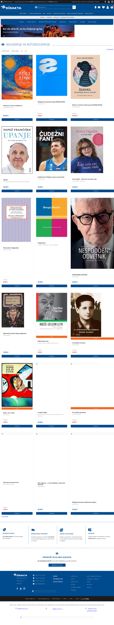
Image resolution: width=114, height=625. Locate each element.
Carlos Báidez (41, 179)
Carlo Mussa (6, 181)
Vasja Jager (82, 181)
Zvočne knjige (92, 22)
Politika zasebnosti (56, 598)
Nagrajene (63, 22)
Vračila (89, 581)
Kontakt (73, 584)
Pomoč (73, 579)
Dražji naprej (15, 51)
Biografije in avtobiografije (28, 44)
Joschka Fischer (42, 343)
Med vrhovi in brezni (8, 484)
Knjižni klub (74, 576)
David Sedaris (41, 104)
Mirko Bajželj (75, 345)
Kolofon (65, 598)
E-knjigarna (49, 17)
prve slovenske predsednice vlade (46, 414)
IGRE (44, 13)
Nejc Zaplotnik (7, 335)
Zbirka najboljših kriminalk (75, 13)
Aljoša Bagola (41, 486)
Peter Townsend (7, 250)
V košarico (17, 119)
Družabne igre (58, 579)
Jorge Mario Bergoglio (24, 181)
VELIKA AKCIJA (31, 22)
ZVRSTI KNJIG (23, 13)
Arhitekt (40, 245)
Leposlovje (56, 17)
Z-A (26, 51)
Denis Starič (6, 414)
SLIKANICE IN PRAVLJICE (59, 13)
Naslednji (110, 49)
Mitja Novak (75, 504)
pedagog (55, 245)
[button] (36, 7)
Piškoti (71, 598)
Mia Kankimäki (76, 107)
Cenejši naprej (5, 51)
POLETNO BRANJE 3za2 (35, 13)
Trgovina (42, 17)
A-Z (22, 51)
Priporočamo (73, 22)
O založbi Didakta (76, 587)
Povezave (73, 590)
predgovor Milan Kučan (52, 343)
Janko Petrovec (14, 181)
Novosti (49, 13)
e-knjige (82, 22)
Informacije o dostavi (92, 579)
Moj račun (89, 584)
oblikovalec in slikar (47, 245)
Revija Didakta (89, 13)
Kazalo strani (74, 581)
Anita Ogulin (75, 181)
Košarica (89, 587)
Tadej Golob (75, 276)
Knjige (55, 576)
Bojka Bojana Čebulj (8, 107)
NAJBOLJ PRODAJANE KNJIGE (47, 22)
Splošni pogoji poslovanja (94, 576)
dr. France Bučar (76, 414)
